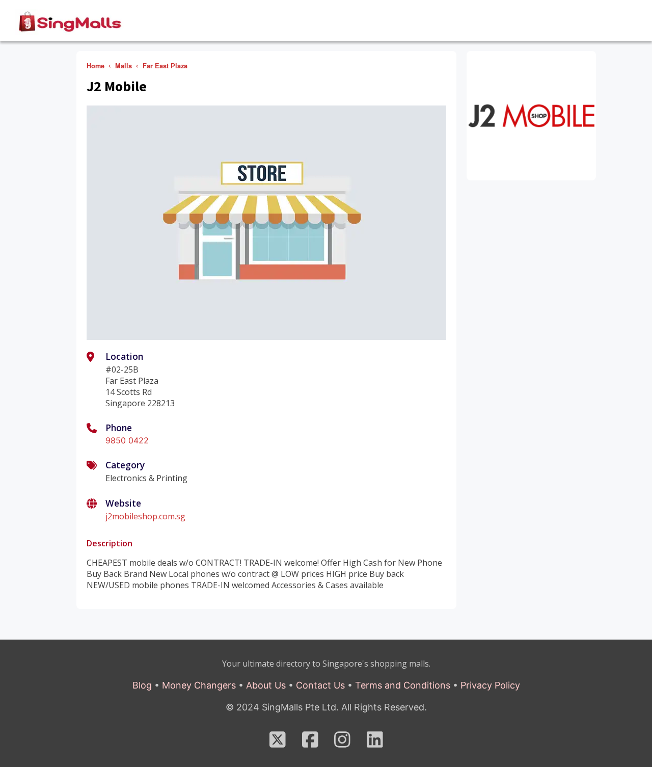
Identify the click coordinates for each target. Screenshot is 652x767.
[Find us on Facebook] (310, 743)
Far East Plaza (165, 65)
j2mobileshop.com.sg (145, 516)
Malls (123, 65)
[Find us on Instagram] (342, 743)
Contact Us (320, 685)
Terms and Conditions (402, 685)
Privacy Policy (490, 685)
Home (95, 65)
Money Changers (199, 685)
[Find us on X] (277, 743)
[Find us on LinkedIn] (375, 743)
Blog (142, 685)
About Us (266, 685)
